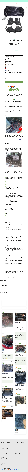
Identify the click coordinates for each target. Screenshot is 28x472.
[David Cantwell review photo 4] (19, 385)
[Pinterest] (18, 447)
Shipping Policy (3, 457)
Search (2, 464)
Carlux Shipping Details (4, 449)
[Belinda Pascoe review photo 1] (7, 368)
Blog (1, 462)
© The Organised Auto (6, 468)
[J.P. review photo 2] (16, 322)
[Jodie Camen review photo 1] (20, 400)
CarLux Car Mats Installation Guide (5, 448)
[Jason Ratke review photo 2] (16, 430)
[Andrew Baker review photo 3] (5, 418)
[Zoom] (26, 7)
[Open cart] (26, 3)
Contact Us (11, 80)
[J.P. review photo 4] (19, 322)
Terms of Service (3, 463)
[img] (16, 342)
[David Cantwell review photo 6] (23, 385)
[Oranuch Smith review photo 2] (3, 350)
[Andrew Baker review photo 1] (7, 413)
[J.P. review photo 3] (18, 322)
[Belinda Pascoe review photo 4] (7, 373)
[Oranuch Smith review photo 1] (7, 342)
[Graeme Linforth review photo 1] (7, 320)
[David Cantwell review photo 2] (16, 385)
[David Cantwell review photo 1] (20, 377)
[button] (12, 45)
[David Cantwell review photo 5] (21, 385)
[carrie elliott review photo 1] (20, 349)
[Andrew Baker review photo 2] (3, 418)
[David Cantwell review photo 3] (18, 385)
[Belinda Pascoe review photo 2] (3, 373)
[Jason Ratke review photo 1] (20, 421)
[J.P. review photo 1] (20, 317)
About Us (2, 456)
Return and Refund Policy (4, 458)
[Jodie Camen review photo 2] (16, 405)
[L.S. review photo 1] (7, 392)
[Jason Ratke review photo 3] (18, 430)
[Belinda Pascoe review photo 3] (5, 373)
